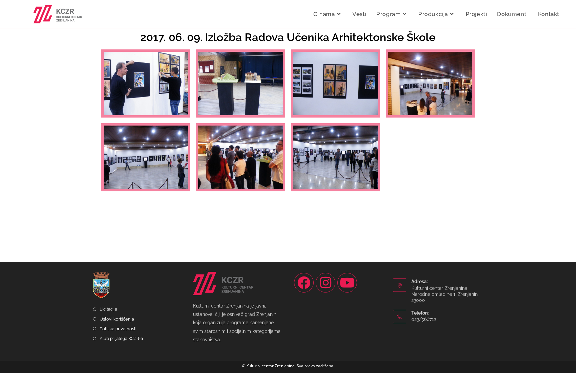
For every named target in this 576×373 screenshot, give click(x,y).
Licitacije (108, 309)
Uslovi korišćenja (117, 319)
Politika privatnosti (118, 328)
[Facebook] (304, 283)
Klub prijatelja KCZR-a (121, 338)
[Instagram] (325, 283)
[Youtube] (347, 283)
